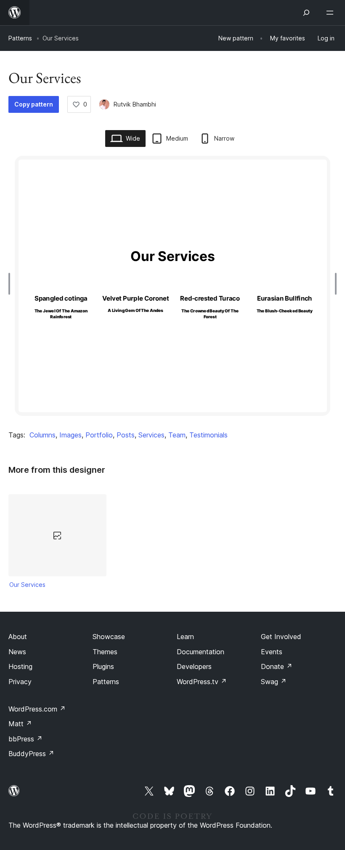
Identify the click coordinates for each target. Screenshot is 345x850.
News (17, 651)
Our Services (27, 584)
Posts (126, 435)
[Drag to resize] (11, 284)
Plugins (103, 666)
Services (151, 435)
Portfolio (99, 435)
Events (271, 651)
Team (177, 435)
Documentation (200, 651)
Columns (42, 435)
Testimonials (208, 435)
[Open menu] (331, 12)
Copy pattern (33, 104)
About (17, 636)
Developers (194, 666)
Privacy (20, 681)
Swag (274, 681)
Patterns (20, 38)
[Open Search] (306, 12)
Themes (105, 651)
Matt (20, 723)
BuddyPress (31, 753)
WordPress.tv (202, 681)
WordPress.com (37, 709)
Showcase (109, 636)
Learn (185, 636)
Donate (276, 666)
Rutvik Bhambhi (135, 104)
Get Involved (281, 636)
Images (70, 435)
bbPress (25, 739)
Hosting (20, 666)
